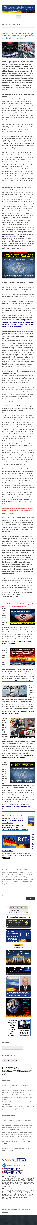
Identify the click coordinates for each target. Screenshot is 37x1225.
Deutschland (6, 872)
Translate (24, 912)
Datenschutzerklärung (8, 1209)
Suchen (4, 896)
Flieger (26, 877)
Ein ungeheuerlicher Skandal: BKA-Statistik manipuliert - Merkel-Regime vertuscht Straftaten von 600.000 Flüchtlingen (18, 1127)
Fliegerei (31, 877)
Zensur (16, 884)
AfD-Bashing (30, 874)
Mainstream (26, 879)
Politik (8, 874)
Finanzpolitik (14, 872)
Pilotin (6, 881)
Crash (9, 877)
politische (12, 881)
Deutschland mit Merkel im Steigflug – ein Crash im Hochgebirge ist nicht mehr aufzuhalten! (18, 35)
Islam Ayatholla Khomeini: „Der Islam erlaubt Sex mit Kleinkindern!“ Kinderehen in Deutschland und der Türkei (18, 1148)
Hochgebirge (19, 879)
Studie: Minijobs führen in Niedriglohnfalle (14, 1120)
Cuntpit (13, 877)
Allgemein (31, 870)
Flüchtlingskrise (23, 872)
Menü (18, 17)
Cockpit (4, 877)
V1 (6, 884)
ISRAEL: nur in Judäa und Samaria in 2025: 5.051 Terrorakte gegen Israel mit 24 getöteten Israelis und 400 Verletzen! (18, 1097)
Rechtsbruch (19, 881)
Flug (13, 879)
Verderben (10, 884)
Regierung (26, 881)
